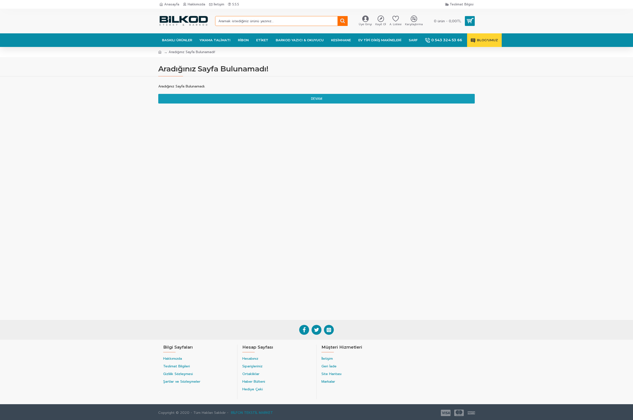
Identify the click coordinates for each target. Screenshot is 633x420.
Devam (316, 98)
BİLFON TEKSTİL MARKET (252, 412)
